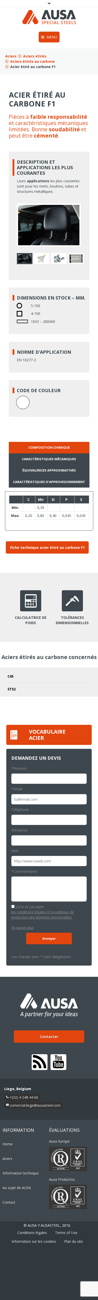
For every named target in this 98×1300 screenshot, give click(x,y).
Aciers (11, 56)
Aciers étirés (34, 56)
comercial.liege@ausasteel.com (35, 1105)
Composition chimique (49, 447)
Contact (9, 1202)
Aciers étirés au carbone (32, 61)
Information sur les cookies (34, 1241)
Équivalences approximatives (49, 470)
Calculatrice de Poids (30, 620)
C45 (10, 676)
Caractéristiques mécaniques (49, 459)
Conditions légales (32, 1232)
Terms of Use (66, 1232)
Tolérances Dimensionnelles (72, 620)
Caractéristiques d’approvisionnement (49, 482)
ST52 (12, 689)
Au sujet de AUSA (17, 1187)
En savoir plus (22, 927)
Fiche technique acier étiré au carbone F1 (47, 547)
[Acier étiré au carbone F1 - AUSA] (24, 258)
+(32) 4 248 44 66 (24, 1097)
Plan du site (73, 1241)
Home (8, 1144)
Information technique (21, 1173)
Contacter (49, 1036)
